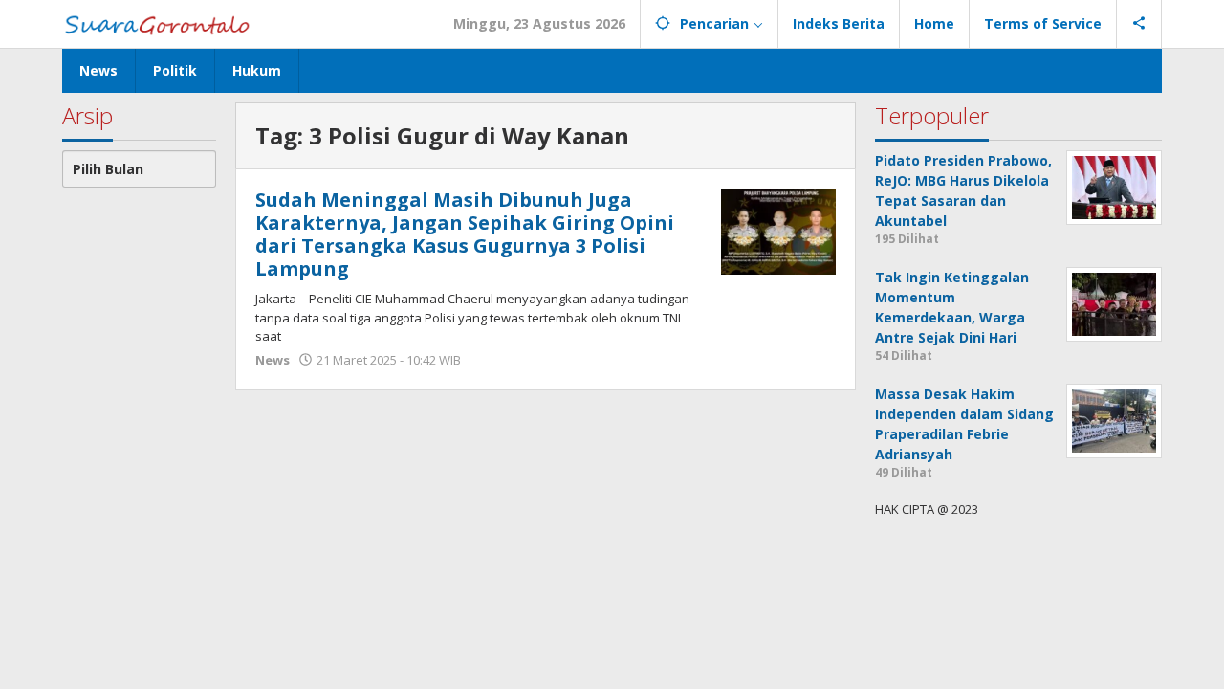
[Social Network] (1139, 24)
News (272, 359)
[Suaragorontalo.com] (161, 23)
